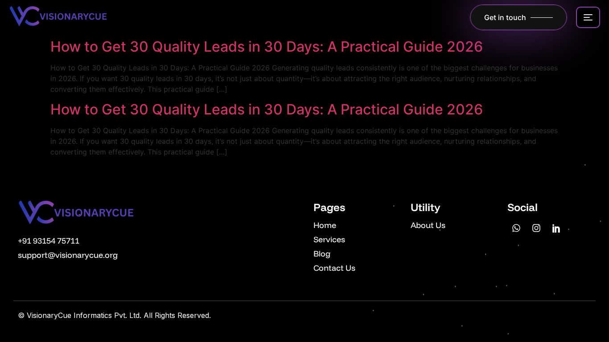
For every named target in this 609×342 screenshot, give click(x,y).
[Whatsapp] (516, 228)
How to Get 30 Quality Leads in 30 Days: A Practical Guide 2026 (266, 46)
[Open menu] (588, 17)
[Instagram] (536, 228)
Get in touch (505, 17)
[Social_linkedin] (556, 228)
